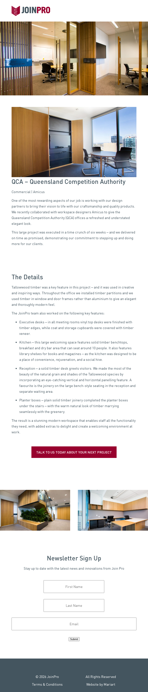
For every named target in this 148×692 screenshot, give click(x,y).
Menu (142, 9)
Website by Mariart (100, 684)
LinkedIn (65, 666)
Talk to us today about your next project (74, 452)
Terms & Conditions (47, 684)
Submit (74, 639)
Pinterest (74, 666)
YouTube (82, 666)
